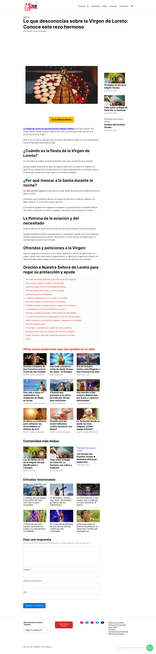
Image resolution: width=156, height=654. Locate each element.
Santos (26, 17)
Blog (105, 6)
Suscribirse (123, 6)
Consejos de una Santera (118, 631)
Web (25, 592)
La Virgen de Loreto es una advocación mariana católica (48, 129)
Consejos (113, 6)
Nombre (27, 570)
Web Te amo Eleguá (116, 634)
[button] (150, 648)
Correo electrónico (33, 581)
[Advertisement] (78, 50)
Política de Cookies (116, 622)
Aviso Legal (112, 627)
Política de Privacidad (117, 625)
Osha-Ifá (82, 6)
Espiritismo (95, 6)
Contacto (112, 629)
